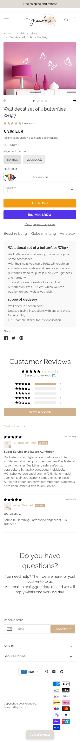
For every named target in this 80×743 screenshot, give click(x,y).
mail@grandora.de (41, 587)
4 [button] (46, 101)
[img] (13, 437)
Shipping (25, 137)
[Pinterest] (62, 672)
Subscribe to (63, 629)
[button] (12, 123)
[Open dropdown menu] (71, 646)
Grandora (30, 703)
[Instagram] (46, 672)
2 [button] (38, 101)
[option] (39, 68)
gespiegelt (34, 159)
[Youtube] (54, 672)
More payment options (40, 224)
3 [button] (42, 101)
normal (12, 159)
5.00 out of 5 (50, 371)
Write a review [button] (40, 412)
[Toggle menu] (6, 20)
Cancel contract (40, 734)
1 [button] (34, 101)
